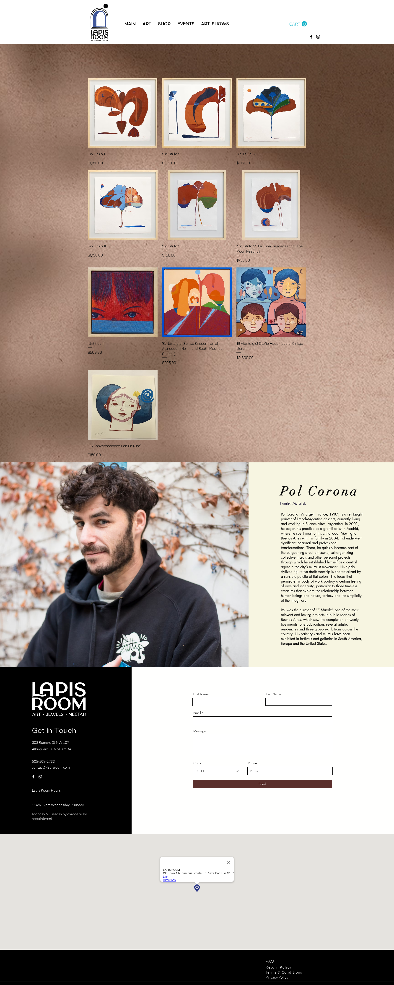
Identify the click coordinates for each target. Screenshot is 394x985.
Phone (252, 763)
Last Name (273, 694)
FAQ (271, 961)
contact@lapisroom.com (51, 767)
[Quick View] (123, 113)
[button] (164, 24)
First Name (201, 694)
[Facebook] (311, 36)
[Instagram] (40, 777)
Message (199, 731)
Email (197, 712)
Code (197, 763)
